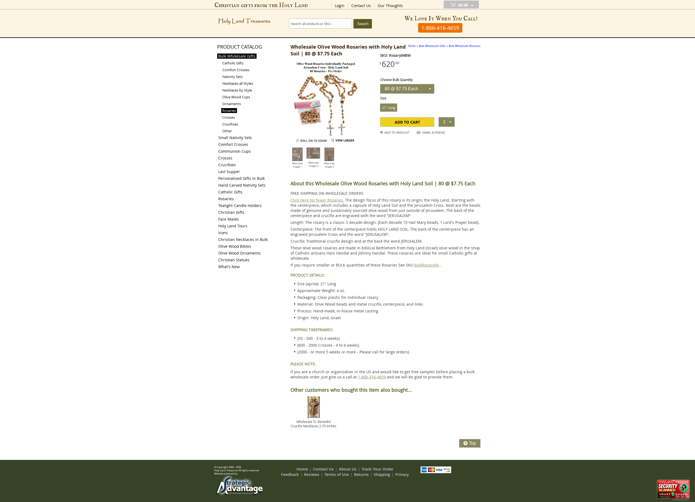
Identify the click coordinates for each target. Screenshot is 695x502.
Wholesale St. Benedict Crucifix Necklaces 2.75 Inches (313, 423)
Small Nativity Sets (235, 137)
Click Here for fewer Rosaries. (317, 200)
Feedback (290, 474)
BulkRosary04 (427, 265)
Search (362, 24)
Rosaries (229, 110)
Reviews (311, 474)
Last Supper (229, 171)
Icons (223, 232)
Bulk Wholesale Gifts (236, 56)
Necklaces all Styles (237, 83)
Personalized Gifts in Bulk (241, 178)
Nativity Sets (232, 76)
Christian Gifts (231, 212)
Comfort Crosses (235, 69)
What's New (229, 266)
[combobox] (407, 89)
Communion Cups (234, 151)
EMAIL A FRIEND (433, 132)
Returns (361, 474)
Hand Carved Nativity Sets (242, 185)
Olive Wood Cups (236, 97)
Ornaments (231, 103)
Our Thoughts (390, 5)
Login (340, 5)
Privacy (402, 474)
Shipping (382, 474)
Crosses (228, 117)
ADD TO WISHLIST (396, 132)
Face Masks (228, 219)
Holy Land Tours (232, 225)
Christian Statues (233, 259)
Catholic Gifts (233, 63)
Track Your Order (377, 469)
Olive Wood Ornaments (239, 253)
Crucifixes (230, 124)
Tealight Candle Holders (240, 205)
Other (227, 130)
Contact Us (361, 5)
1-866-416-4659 (372, 376)
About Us (347, 469)
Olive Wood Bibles (234, 246)
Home (302, 469)
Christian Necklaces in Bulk (243, 239)
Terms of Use (336, 474)
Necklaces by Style (237, 90)
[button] (407, 122)
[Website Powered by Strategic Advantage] (239, 494)
